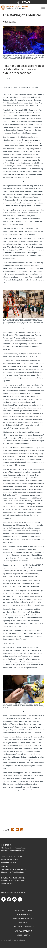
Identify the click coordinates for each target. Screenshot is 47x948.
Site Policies (23, 923)
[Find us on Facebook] (3, 899)
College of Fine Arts (23, 910)
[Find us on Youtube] (14, 899)
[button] (43, 7)
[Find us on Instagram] (9, 899)
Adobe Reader (22, 935)
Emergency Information (22, 918)
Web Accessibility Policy (22, 927)
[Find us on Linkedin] (20, 899)
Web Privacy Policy (22, 931)
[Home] (14, 7)
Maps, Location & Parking (13, 893)
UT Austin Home (23, 914)
